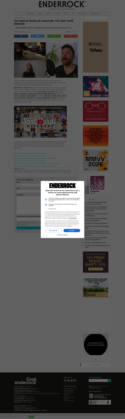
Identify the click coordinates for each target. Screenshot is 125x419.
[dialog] (62, 209)
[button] (62, 209)
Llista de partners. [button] (72, 218)
